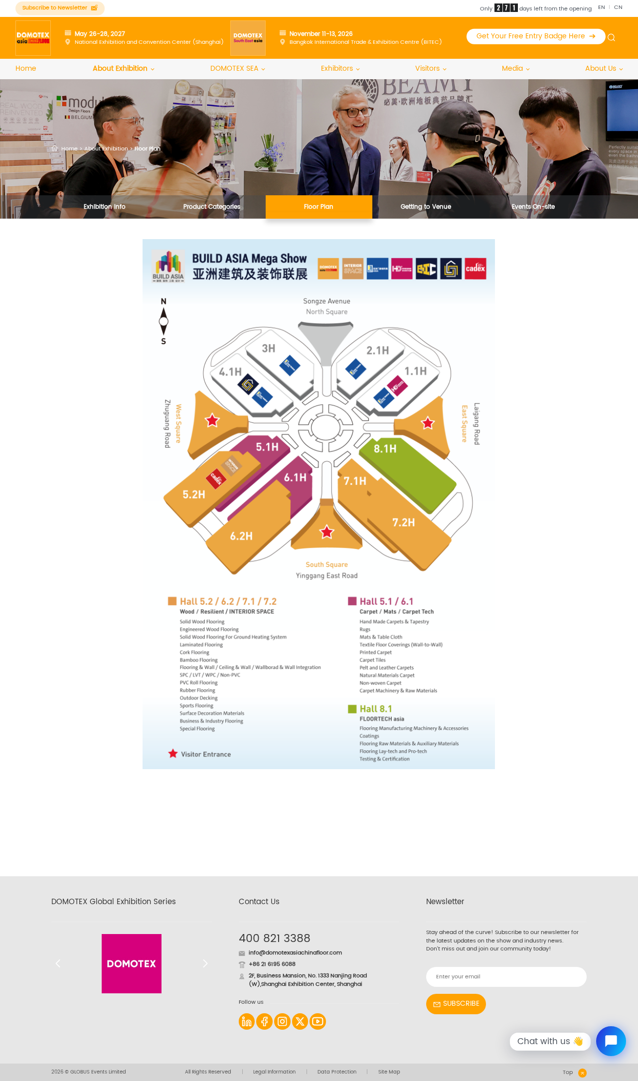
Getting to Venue (426, 207)
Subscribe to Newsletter (54, 7)
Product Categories (211, 207)
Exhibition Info (105, 207)
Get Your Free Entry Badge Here (531, 36)
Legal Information (274, 1072)
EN (601, 7)
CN (618, 7)
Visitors (427, 68)
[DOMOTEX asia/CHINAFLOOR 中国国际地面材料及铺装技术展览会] (33, 37)
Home (25, 68)
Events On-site (533, 207)
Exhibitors (337, 68)
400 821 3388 (275, 938)
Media (512, 68)
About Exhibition (120, 68)
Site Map (389, 1072)
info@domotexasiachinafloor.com (295, 952)
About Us (600, 68)
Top (568, 1073)
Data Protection (337, 1072)
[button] (58, 963)
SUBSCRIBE (461, 1003)
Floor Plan (318, 207)
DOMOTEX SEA (234, 68)
